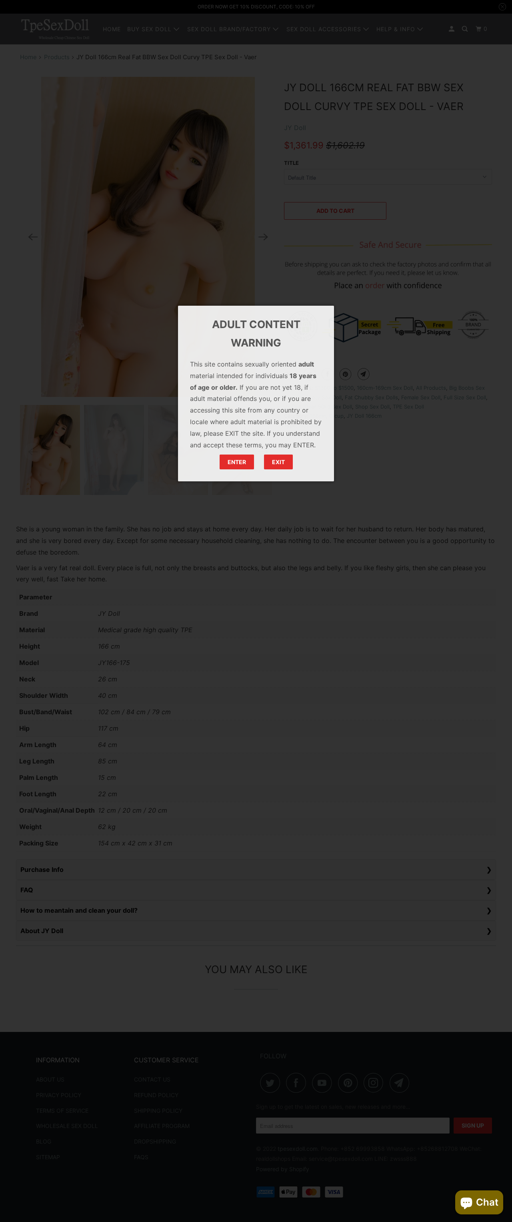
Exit (278, 462)
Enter (237, 462)
